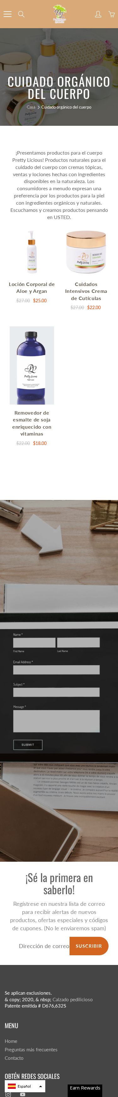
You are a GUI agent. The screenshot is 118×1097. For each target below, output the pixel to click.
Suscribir (89, 946)
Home (11, 1041)
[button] (25, 1086)
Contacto (14, 1058)
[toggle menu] (7, 14)
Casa (31, 107)
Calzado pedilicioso (73, 999)
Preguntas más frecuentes (31, 1049)
